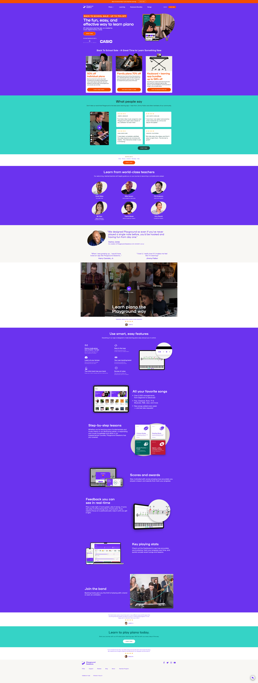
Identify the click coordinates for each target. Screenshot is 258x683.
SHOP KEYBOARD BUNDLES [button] (159, 89)
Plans (110, 7)
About (113, 668)
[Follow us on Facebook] (164, 663)
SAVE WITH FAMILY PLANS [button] (129, 89)
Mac (138, 158)
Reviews (99, 668)
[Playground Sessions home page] (88, 7)
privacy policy (97, 675)
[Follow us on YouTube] (174, 663)
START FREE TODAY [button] (99, 89)
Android (129, 158)
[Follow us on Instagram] (171, 663)
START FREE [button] (142, 1)
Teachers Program (124, 668)
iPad (119, 158)
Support (91, 668)
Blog (106, 668)
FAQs (83, 668)
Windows (134, 158)
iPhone (123, 158)
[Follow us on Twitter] (167, 663)
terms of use (86, 675)
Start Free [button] (143, 148)
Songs (149, 7)
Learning (122, 7)
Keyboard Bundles (136, 7)
